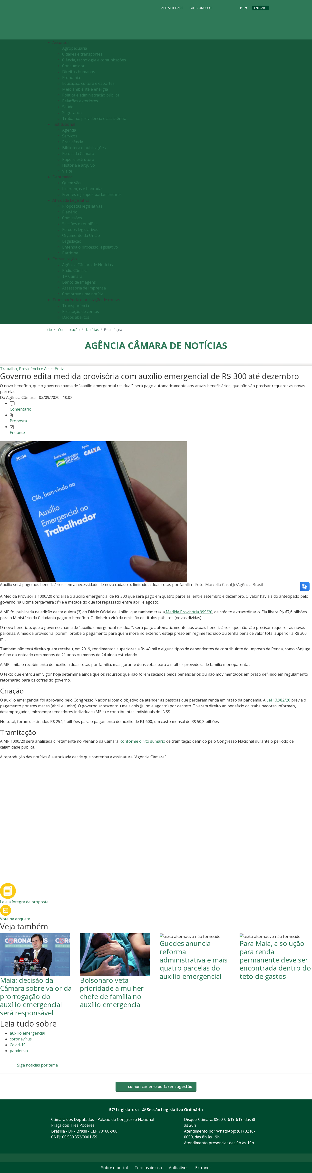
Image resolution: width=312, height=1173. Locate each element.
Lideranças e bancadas (82, 188)
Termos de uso (148, 1167)
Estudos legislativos (80, 229)
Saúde (67, 106)
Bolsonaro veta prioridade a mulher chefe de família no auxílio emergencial (112, 992)
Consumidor (73, 65)
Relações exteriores (80, 101)
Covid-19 (18, 1045)
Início (48, 329)
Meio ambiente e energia (85, 89)
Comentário (20, 409)
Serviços (69, 136)
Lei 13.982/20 (278, 700)
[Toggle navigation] (264, 181)
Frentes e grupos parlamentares (92, 194)
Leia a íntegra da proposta (24, 901)
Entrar (259, 8)
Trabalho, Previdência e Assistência (32, 368)
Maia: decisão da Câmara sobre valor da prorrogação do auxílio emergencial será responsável (36, 996)
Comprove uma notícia (82, 294)
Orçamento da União (81, 235)
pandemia (19, 1050)
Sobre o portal (114, 1167)
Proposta (18, 420)
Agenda (69, 130)
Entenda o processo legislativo (90, 247)
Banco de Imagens (79, 282)
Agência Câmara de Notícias (87, 264)
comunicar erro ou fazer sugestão (159, 1086)
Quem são (71, 182)
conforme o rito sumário (142, 741)
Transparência (75, 305)
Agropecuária (74, 48)
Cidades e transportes (82, 54)
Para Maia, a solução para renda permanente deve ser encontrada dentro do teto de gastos (275, 960)
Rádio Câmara (75, 270)
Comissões (72, 218)
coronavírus (21, 1039)
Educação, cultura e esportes (88, 83)
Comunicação (69, 329)
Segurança (72, 112)
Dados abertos (75, 317)
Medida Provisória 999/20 (188, 612)
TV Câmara (72, 276)
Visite (67, 171)
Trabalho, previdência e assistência (94, 118)
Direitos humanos (78, 71)
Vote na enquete (15, 919)
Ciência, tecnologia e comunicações (94, 60)
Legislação (71, 241)
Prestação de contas (80, 311)
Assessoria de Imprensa (84, 288)
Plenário (70, 212)
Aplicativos (178, 1167)
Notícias (92, 329)
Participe (70, 253)
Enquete (17, 432)
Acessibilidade (172, 8)
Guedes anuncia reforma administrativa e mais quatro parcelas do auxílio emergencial (193, 960)
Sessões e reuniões (80, 223)
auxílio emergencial (27, 1033)
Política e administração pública (90, 95)
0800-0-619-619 (228, 1119)
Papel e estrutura (78, 159)
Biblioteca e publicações (84, 147)
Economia (71, 77)
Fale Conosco (201, 8)
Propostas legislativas (82, 206)
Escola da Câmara (78, 153)
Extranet (203, 1167)
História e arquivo (78, 165)
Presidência (72, 141)
